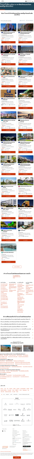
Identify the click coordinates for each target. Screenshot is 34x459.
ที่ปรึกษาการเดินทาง (15, 435)
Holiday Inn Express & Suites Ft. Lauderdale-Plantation (8, 165)
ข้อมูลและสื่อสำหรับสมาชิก (26, 438)
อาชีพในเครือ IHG (14, 430)
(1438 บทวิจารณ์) (25, 104)
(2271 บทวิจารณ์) (8, 38)
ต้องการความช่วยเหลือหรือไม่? (16, 434)
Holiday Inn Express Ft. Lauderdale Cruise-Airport (26, 77)
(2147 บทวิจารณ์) (8, 170)
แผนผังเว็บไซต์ (14, 444)
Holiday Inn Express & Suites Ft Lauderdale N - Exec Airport (25, 143)
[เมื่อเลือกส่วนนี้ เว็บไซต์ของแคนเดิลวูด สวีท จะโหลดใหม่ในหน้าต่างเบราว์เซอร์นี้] (28, 420)
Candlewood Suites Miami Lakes (26, 186)
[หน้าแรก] (2, 394)
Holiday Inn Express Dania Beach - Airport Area (9, 99)
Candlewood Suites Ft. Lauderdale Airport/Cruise (9, 55)
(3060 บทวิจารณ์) (25, 82)
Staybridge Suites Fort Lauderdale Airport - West (9, 121)
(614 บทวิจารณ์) (8, 82)
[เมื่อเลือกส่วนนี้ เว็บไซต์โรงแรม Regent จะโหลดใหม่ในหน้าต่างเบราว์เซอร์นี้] (11, 404)
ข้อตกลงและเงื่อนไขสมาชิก (26, 439)
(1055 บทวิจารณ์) (8, 126)
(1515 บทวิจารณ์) (25, 170)
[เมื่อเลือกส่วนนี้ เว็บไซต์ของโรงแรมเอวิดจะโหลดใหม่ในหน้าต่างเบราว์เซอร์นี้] (5, 420)
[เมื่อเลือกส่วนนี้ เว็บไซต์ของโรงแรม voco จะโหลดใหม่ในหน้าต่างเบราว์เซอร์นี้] (15, 409)
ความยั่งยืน (13, 436)
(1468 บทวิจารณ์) (8, 60)
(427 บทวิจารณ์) (8, 192)
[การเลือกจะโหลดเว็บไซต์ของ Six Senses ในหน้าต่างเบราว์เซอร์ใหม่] (5, 404)
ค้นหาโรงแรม (24, 430)
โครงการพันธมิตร (14, 433)
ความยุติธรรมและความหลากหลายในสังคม (16, 438)
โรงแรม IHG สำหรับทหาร (26, 435)
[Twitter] (5, 431)
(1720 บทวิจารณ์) (25, 214)
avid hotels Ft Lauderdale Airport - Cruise (9, 77)
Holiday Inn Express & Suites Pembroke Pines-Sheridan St (25, 165)
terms (27, 453)
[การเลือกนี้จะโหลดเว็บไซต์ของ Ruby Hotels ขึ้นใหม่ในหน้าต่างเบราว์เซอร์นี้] (19, 409)
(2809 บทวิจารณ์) (25, 60)
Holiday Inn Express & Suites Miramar (8, 187)
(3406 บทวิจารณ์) (8, 236)
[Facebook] (3, 431)
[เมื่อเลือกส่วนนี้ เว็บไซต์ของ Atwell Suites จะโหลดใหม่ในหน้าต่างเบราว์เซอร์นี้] (11, 420)
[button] (32, 1)
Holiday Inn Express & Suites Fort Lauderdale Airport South (9, 33)
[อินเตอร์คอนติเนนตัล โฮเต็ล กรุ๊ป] (3, 1)
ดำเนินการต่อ (17, 457)
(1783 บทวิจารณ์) (25, 148)
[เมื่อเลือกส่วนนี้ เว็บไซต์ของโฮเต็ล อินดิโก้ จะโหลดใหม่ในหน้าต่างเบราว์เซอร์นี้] (5, 409)
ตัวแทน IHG (24, 433)
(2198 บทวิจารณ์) (8, 148)
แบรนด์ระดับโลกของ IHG (15, 431)
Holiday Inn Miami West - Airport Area (26, 209)
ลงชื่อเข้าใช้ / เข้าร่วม (29, 1)
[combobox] (22, 20)
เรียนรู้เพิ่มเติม (25, 449)
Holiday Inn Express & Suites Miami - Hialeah (8, 209)
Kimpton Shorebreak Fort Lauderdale (24, 121)
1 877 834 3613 (12, 446)
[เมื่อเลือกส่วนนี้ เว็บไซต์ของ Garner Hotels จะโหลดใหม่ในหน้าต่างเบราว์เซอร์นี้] (28, 415)
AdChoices (14, 441)
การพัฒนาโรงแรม (25, 431)
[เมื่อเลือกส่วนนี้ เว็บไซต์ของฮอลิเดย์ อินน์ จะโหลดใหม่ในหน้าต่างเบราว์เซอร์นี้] (22, 415)
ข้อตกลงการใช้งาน (25, 441)
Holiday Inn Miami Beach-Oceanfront (7, 231)
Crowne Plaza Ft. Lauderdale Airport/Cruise (25, 55)
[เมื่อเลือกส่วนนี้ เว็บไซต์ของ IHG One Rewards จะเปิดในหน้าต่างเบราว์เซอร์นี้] (17, 425)
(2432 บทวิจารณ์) (25, 38)
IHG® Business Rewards (26, 434)
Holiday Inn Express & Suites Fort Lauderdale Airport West (9, 143)
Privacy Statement (27, 454)
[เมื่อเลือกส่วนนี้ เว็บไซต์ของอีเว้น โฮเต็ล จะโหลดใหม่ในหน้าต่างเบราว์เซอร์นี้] (11, 415)
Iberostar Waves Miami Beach (8, 252)
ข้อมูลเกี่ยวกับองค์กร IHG (15, 439)
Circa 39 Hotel (22, 230)
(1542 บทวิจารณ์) (8, 214)
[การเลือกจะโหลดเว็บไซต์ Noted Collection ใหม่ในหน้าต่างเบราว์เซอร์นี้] (10, 409)
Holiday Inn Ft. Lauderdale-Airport (26, 98)
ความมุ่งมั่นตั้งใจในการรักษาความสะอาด (27, 437)
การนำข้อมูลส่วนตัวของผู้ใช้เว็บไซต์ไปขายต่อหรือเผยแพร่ (27, 443)
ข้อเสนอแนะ (24, 444)
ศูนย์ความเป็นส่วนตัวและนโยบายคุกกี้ (16, 443)
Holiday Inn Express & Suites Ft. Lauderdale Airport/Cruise (25, 33)
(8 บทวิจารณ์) (7, 258)
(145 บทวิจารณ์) (25, 126)
